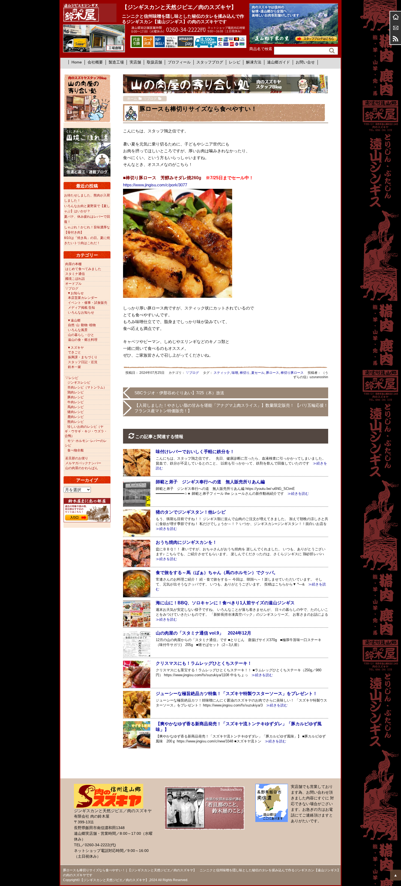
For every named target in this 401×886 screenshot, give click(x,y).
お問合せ (395, 27)
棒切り (245, 373)
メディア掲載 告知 (81, 308)
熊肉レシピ (75, 422)
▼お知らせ (75, 293)
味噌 (235, 373)
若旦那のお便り (76, 458)
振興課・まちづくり (82, 357)
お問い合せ (305, 62)
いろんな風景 (78, 330)
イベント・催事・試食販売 (87, 303)
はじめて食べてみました (83, 269)
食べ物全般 (75, 450)
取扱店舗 (154, 62)
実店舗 (135, 62)
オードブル (73, 284)
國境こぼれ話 (75, 279)
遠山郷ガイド (278, 62)
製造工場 (116, 62)
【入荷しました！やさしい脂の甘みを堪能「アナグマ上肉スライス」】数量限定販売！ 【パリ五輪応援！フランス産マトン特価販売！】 (231, 408)
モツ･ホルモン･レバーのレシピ (86, 443)
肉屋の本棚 (73, 264)
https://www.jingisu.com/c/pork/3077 (155, 185)
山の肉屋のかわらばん (81, 468)
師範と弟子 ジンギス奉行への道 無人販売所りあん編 (210, 482)
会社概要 (95, 62)
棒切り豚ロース (292, 373)
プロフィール (179, 62)
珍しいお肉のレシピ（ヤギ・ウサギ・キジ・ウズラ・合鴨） (86, 431)
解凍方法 (253, 62)
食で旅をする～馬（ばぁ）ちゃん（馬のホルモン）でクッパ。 (217, 572)
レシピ (234, 62)
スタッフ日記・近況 (82, 362)
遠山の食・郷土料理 (82, 340)
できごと (74, 352)
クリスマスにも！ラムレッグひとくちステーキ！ (204, 663)
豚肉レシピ (75, 397)
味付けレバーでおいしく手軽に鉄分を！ (195, 451)
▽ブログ (192, 373)
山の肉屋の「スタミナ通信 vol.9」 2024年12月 (203, 633)
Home (76, 62)
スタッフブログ (209, 62)
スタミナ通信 (75, 274)
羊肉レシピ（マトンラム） (87, 387)
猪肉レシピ (75, 412)
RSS (395, 38)
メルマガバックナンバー (83, 463)
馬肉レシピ (75, 407)
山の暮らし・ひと (81, 335)
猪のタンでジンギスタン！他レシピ (191, 512)
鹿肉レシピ (75, 417)
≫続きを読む (296, 493)
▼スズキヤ (75, 348)
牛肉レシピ (75, 402)
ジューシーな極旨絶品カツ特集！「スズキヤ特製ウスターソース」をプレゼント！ (236, 693)
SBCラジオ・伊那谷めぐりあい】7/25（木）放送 (179, 392)
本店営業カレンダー (82, 298)
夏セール (257, 373)
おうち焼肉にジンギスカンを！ (186, 542)
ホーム (395, 16)
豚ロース (272, 373)
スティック (222, 373)
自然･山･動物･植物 (82, 325)
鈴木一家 (74, 367)
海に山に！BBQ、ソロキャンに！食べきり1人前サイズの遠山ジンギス (225, 602)
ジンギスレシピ (78, 382)
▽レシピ (71, 378)
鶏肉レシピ (75, 392)
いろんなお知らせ (81, 312)
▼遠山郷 (73, 320)
